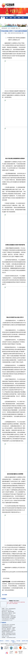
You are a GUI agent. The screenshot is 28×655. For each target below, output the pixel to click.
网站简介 (2, 640)
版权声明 (23, 640)
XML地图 (18, 640)
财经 (11, 17)
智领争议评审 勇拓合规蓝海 (7, 626)
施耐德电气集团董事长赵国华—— (8, 631)
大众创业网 (13, 28)
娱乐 (15, 17)
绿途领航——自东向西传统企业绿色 (9, 637)
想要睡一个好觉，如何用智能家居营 (9, 608)
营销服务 (13, 640)
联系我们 (7, 640)
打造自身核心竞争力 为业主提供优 (8, 624)
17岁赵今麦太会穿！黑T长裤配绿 (8, 618)
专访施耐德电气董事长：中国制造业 (9, 630)
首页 (3, 17)
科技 (19, 17)
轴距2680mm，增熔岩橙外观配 (8, 611)
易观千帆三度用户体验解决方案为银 (9, 634)
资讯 (7, 17)
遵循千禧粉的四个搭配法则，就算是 (9, 613)
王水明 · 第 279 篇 (5, 636)
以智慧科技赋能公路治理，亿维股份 (9, 627)
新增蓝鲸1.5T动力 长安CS (14, 600)
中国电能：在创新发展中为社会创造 (9, 633)
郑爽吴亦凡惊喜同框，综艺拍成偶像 (9, 617)
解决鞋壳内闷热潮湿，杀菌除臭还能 (9, 615)
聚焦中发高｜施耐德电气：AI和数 (8, 628)
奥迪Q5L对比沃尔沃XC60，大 (7, 614)
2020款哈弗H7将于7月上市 (7, 620)
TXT (15, 642)
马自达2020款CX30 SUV (6, 610)
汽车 (23, 17)
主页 (9, 28)
